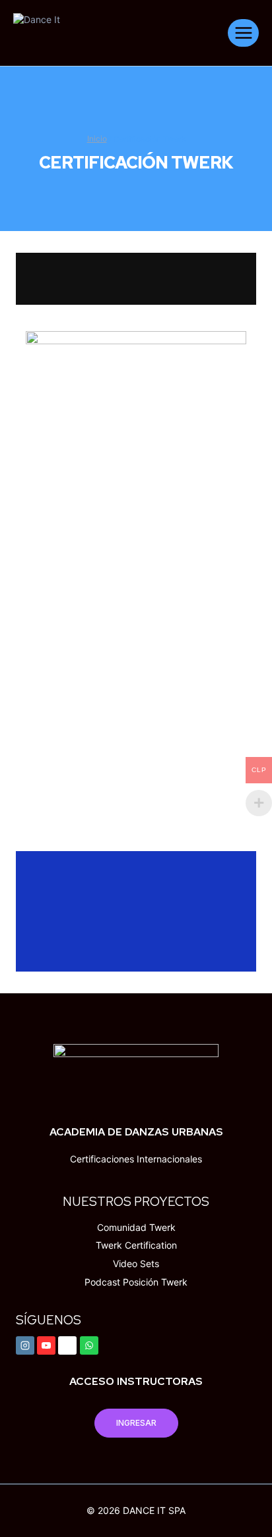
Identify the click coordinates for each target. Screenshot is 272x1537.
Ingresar (136, 1423)
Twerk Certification (136, 1245)
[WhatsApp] (89, 1345)
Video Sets (136, 1263)
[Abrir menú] (243, 32)
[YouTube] (46, 1345)
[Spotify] (67, 1345)
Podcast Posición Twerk (136, 1282)
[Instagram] (25, 1345)
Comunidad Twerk (136, 1227)
